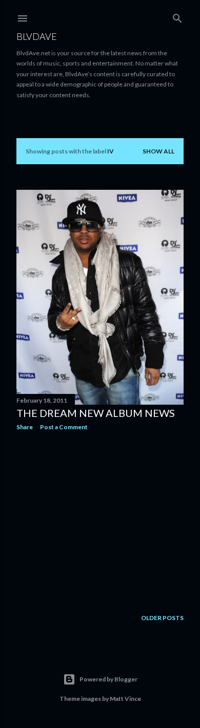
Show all (158, 151)
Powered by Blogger (108, 679)
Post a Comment (64, 427)
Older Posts (162, 618)
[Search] (177, 16)
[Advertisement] (100, 520)
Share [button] (24, 427)
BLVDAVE (36, 36)
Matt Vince (125, 698)
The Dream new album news (95, 413)
